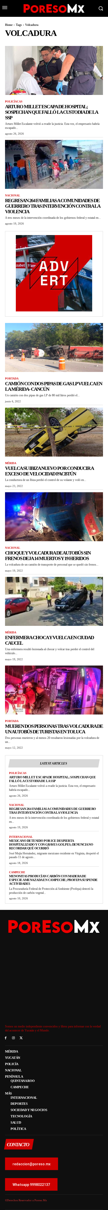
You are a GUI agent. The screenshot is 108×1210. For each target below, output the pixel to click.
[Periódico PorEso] (54, 8)
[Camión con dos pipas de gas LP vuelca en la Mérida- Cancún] (54, 347)
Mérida (10, 463)
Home (9, 25)
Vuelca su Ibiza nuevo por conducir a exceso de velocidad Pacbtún (49, 470)
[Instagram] (13, 1038)
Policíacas (13, 101)
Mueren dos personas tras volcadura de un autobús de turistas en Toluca (54, 728)
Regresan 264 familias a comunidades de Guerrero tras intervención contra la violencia (52, 206)
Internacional (21, 836)
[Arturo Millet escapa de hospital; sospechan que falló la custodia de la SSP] (54, 70)
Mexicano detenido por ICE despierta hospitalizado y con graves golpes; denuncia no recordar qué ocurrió (51, 844)
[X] (21, 1038)
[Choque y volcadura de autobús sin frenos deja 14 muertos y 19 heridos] (54, 516)
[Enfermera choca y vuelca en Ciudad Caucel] (54, 601)
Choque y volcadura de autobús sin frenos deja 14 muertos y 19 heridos (47, 555)
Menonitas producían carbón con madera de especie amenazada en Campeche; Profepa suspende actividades (53, 880)
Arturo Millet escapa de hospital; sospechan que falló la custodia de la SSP (51, 112)
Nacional (12, 195)
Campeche (17, 872)
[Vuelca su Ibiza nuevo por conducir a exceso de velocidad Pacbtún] (54, 432)
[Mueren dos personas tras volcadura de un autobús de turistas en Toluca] (54, 690)
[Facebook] (5, 1038)
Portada (12, 378)
